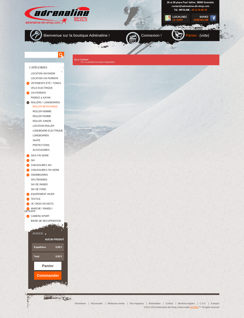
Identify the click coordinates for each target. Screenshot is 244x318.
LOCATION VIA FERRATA (44, 78)
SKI (33, 160)
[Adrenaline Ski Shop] (57, 15)
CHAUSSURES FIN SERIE (45, 170)
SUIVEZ (200, 18)
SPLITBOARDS (39, 179)
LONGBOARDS (41, 135)
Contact (169, 303)
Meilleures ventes (116, 303)
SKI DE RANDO (39, 184)
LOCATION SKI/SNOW (43, 73)
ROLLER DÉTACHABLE (45, 106)
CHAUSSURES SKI (41, 165)
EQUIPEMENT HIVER (42, 194)
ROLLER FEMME (42, 116)
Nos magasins (137, 303)
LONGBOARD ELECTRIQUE (48, 130)
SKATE (36, 140)
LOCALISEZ (180, 18)
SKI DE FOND (38, 189)
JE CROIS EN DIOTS (42, 203)
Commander (48, 275)
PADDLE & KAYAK (41, 97)
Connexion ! (151, 35)
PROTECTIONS (41, 145)
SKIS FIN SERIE (40, 155)
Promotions (80, 303)
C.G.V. (203, 303)
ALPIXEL (194, 307)
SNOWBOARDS (39, 174)
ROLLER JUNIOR (42, 121)
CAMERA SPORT (40, 216)
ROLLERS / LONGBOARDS (45, 102)
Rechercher (61, 55)
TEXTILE (36, 199)
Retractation (155, 303)
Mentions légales (186, 303)
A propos (215, 303)
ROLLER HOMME (42, 111)
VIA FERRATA (38, 92)
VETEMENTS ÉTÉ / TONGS (46, 83)
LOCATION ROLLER (43, 126)
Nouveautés (97, 303)
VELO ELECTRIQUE (42, 88)
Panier (38, 233)
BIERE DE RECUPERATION (46, 221)
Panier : (192, 35)
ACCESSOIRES (41, 150)
